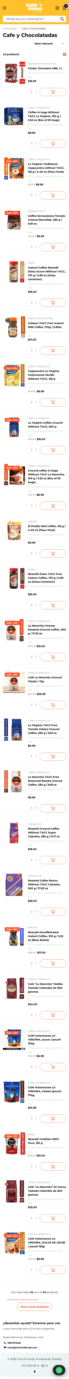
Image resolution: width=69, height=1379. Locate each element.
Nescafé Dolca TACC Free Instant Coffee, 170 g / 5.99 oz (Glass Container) (45, 577)
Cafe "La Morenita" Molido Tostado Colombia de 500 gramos (45, 987)
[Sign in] (57, 8)
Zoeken (62, 19)
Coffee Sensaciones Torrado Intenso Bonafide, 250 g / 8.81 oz (46, 219)
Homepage (10, 28)
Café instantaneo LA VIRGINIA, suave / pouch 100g (44, 1039)
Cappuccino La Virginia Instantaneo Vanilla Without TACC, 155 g (43, 374)
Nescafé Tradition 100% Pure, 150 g (43, 1141)
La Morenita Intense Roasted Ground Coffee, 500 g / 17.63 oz (47, 629)
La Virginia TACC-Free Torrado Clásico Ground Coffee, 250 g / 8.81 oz (43, 729)
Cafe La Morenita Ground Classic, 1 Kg (45, 679)
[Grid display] (64, 54)
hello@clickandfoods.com (22, 1347)
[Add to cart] (53, 92)
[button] (37, 89)
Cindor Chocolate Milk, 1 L (45, 68)
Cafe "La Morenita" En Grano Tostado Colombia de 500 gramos (47, 1190)
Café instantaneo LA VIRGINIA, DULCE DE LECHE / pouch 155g (46, 1242)
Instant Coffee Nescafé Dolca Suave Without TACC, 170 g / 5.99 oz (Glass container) (47, 273)
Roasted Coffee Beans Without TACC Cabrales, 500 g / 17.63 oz (44, 884)
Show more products (34, 1306)
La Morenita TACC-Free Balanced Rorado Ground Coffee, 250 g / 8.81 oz (45, 780)
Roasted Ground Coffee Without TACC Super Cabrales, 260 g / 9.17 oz (44, 832)
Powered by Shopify (49, 1359)
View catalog (5, 7)
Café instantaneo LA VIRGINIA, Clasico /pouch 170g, (44, 1091)
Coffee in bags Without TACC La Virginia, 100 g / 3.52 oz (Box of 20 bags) (44, 116)
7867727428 (14, 1343)
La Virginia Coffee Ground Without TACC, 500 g (45, 424)
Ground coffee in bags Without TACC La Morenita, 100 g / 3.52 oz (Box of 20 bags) (46, 476)
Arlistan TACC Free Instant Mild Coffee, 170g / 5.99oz (46, 325)
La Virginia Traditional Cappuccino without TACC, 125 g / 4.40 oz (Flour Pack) (46, 167)
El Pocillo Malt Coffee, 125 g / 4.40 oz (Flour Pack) (47, 528)
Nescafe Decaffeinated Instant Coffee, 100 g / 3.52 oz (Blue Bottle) (45, 936)
